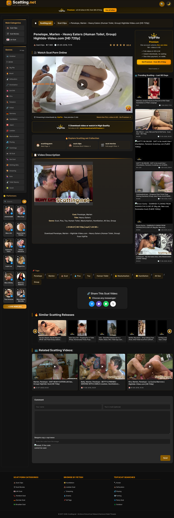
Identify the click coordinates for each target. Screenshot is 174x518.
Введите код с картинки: (44, 437)
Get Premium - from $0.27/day (154, 62)
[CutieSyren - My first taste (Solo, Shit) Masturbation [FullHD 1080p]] (154, 244)
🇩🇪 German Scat (19, 500)
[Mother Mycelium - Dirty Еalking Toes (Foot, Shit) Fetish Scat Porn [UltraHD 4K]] (142, 328)
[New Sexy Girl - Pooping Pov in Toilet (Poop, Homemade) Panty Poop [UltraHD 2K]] (82, 328)
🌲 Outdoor (118, 504)
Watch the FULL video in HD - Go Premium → (114, 117)
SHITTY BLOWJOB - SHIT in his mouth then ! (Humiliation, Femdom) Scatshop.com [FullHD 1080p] (151, 164)
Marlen (52, 276)
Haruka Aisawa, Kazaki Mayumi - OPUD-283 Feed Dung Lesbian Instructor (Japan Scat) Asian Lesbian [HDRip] (52, 340)
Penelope (38, 276)
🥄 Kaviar (117, 483)
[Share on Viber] (99, 304)
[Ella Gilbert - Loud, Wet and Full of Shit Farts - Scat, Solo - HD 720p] (154, 119)
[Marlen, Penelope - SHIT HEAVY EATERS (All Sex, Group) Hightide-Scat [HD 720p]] (55, 366)
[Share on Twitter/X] (113, 304)
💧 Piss (77, 276)
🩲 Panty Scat (119, 500)
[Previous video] (35, 331)
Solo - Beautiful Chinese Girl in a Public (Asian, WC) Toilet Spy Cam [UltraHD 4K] (110, 339)
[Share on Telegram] (92, 304)
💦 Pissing (117, 491)
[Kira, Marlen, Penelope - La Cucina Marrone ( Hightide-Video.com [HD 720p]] (150, 366)
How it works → (154, 69)
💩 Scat (64, 276)
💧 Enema (67, 496)
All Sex (158, 276)
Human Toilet (102, 276)
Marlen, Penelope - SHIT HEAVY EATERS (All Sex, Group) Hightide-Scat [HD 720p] (53, 383)
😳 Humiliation (142, 276)
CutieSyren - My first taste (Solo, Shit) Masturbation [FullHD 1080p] (153, 257)
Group (36, 282)
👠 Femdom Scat (20, 496)
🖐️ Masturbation (122, 276)
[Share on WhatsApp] (106, 304)
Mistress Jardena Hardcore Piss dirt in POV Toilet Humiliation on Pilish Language (153, 101)
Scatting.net (45, 23)
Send (165, 458)
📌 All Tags (68, 500)
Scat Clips (62, 23)
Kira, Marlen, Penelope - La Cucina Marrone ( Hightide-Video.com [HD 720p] (147, 383)
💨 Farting (117, 496)
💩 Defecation (119, 487)
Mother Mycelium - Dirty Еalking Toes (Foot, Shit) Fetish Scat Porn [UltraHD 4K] (141, 339)
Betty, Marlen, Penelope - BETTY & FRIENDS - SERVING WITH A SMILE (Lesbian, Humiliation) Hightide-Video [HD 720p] (99, 383)
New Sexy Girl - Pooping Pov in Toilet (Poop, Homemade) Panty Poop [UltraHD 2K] (81, 339)
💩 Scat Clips (18, 483)
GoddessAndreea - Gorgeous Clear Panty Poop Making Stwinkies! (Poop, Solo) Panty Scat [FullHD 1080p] (153, 195)
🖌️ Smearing (68, 491)
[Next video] (169, 331)
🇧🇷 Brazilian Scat (20, 504)
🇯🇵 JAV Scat (18, 491)
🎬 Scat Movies (19, 487)
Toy (88, 276)
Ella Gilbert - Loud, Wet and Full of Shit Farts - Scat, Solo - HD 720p (153, 133)
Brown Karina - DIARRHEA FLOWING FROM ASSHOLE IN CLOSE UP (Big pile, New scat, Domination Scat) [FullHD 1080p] (150, 226)
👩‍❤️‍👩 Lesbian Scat (69, 487)
